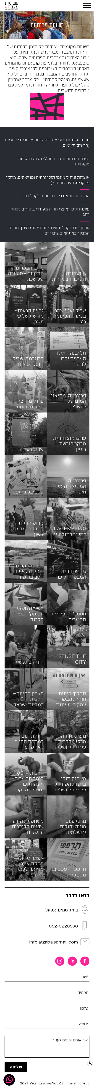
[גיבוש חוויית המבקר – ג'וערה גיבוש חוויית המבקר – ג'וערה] (68, 561)
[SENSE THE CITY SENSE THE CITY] (68, 646)
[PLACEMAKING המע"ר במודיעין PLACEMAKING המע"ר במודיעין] (68, 518)
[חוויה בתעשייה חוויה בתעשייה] (26, 646)
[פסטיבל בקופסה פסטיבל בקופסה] (26, 476)
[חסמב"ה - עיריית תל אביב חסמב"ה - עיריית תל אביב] (68, 603)
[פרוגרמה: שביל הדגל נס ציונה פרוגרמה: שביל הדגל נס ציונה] (26, 348)
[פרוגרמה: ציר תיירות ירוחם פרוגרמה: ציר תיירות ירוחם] (26, 390)
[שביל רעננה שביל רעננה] (26, 433)
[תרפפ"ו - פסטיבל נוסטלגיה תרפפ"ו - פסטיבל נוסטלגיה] (68, 859)
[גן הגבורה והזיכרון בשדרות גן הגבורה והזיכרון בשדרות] (68, 263)
